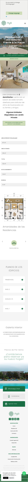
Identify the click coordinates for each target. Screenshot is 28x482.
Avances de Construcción (14, 459)
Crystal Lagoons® (14, 440)
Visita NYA (14, 442)
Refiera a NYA (14, 461)
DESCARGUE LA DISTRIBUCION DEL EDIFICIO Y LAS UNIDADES (14, 123)
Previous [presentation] (2, 241)
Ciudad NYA (14, 456)
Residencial (14, 428)
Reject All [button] (11, 478)
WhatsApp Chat (14, 389)
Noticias (14, 449)
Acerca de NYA (14, 431)
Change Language (14, 13)
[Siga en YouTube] (15, 419)
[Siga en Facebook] (10, 419)
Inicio (14, 426)
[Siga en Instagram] (13, 419)
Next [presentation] (25, 241)
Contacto (14, 433)
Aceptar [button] (5, 478)
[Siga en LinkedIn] (18, 419)
